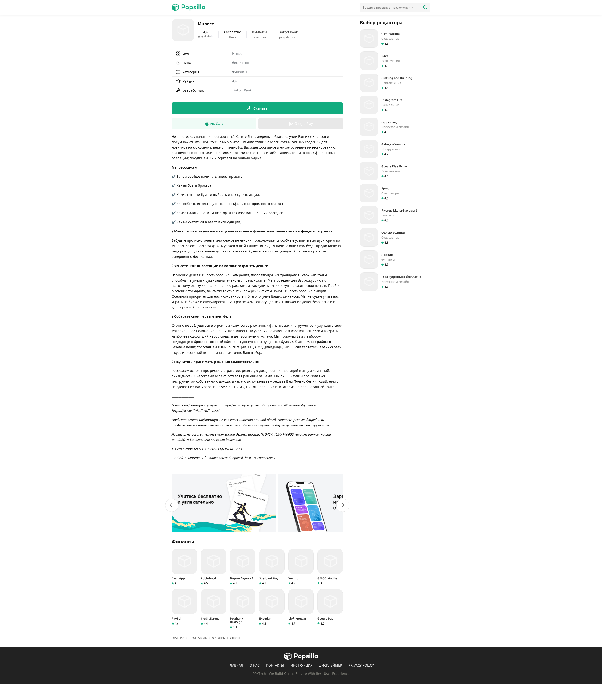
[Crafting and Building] (395, 83)
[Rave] (395, 60)
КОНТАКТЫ (275, 665)
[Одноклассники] (395, 237)
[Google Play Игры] (395, 171)
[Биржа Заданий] (242, 567)
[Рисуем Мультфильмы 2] (395, 215)
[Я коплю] (395, 259)
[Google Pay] (330, 607)
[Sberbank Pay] (272, 567)
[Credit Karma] (213, 607)
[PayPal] (184, 607)
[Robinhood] (213, 567)
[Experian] (272, 607)
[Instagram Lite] (395, 105)
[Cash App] (184, 567)
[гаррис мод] (395, 127)
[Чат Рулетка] (395, 38)
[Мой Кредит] (301, 607)
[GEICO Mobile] (330, 567)
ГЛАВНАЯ (235, 665)
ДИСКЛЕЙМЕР (330, 665)
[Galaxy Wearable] (395, 149)
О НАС (255, 665)
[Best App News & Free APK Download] (188, 7)
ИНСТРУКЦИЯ (301, 665)
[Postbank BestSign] (242, 609)
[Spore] (395, 193)
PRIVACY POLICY (361, 665)
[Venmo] (301, 567)
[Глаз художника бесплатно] (395, 281)
